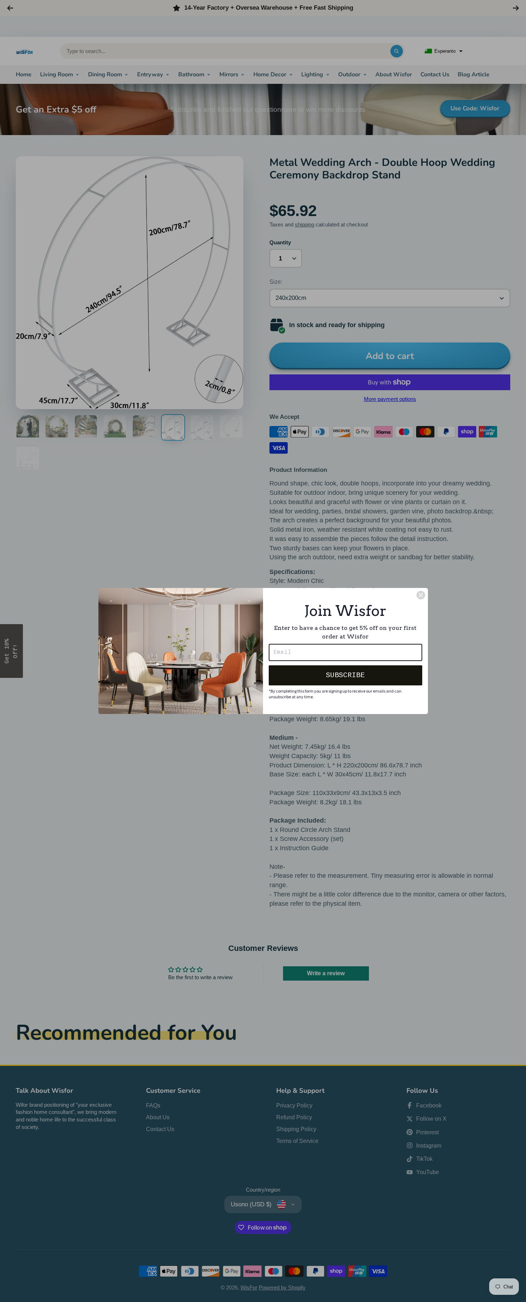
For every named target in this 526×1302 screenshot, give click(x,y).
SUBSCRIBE (345, 675)
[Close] (421, 595)
